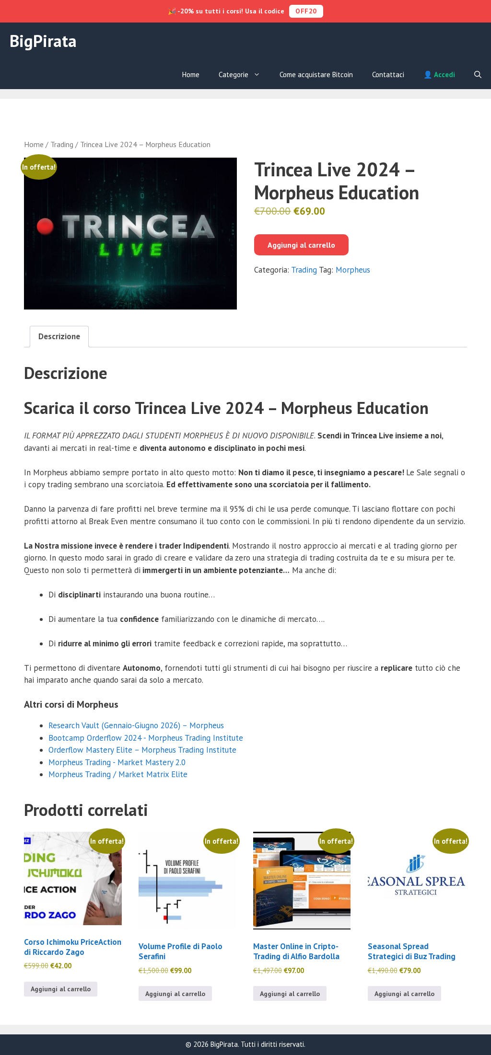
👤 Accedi (439, 74)
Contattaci (388, 74)
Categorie (233, 74)
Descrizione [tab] (59, 336)
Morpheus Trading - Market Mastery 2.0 (117, 762)
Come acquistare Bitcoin (316, 74)
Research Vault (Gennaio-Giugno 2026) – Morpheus (136, 725)
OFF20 (306, 11)
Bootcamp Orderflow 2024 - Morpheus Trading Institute (145, 738)
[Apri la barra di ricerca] (478, 74)
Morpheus (353, 269)
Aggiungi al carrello (301, 245)
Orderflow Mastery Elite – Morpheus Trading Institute (142, 750)
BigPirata (43, 41)
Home (190, 74)
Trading (61, 144)
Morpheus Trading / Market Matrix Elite (117, 774)
